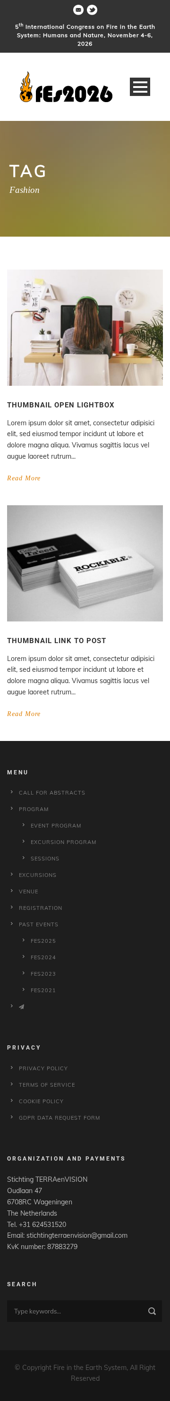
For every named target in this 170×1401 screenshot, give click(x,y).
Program (34, 809)
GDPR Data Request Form (59, 1117)
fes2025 (43, 941)
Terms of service (47, 1085)
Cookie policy (41, 1101)
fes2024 (43, 957)
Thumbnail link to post (56, 641)
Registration (40, 908)
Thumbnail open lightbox (61, 405)
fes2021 (43, 990)
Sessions (45, 858)
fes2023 (43, 974)
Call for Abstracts (52, 792)
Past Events (39, 924)
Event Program (56, 825)
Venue (28, 891)
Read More (24, 478)
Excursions (38, 875)
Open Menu (140, 87)
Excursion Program (63, 842)
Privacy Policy (43, 1068)
